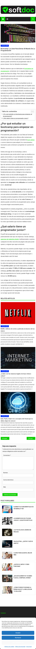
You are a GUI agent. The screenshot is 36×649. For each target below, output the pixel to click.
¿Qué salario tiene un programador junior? (15, 118)
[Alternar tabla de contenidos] (31, 111)
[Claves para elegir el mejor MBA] (7, 555)
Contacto (3, 613)
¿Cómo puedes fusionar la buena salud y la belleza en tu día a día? (23, 589)
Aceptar (18, 633)
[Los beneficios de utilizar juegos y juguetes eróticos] (7, 521)
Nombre (5, 472)
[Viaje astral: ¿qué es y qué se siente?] (7, 544)
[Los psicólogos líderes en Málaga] (7, 532)
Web (4, 487)
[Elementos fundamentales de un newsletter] (7, 509)
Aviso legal (29, 646)
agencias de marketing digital (10, 239)
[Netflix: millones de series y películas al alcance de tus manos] (18, 313)
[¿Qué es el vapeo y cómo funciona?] (7, 567)
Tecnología (5, 45)
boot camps (31, 140)
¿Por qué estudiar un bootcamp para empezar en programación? (17, 115)
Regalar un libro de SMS (6, 438)
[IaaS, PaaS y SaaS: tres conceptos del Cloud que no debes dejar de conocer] (18, 403)
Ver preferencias (18, 642)
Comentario (7, 455)
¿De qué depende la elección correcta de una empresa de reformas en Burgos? (31, 438)
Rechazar (18, 637)
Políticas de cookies (9, 646)
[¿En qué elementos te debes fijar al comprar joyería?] (7, 578)
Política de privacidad (20, 646)
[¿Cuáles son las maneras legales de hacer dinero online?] (18, 358)
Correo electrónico (8, 480)
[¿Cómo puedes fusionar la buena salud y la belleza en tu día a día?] (7, 590)
